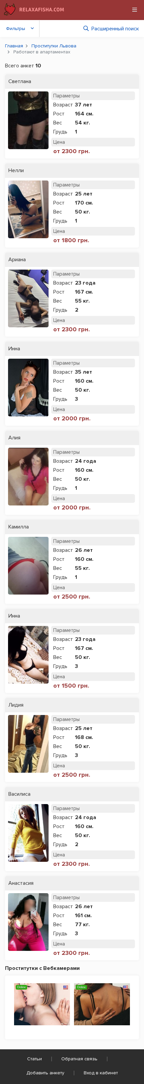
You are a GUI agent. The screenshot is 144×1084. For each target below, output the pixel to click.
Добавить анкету (45, 1073)
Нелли (16, 170)
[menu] (134, 9)
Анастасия (20, 883)
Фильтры (15, 28)
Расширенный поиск (115, 28)
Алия (14, 438)
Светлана (19, 81)
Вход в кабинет (101, 1073)
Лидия (15, 705)
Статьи (34, 1059)
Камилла (18, 527)
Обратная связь (79, 1059)
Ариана (17, 260)
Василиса (19, 794)
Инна (14, 349)
